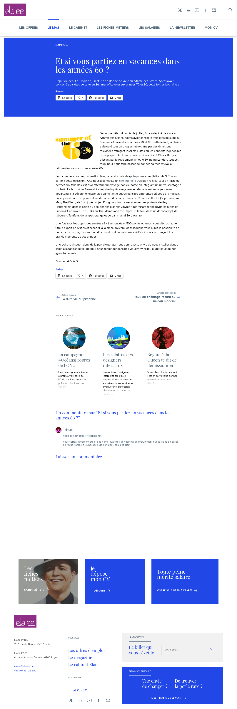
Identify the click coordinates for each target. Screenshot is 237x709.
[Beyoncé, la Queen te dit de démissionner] (163, 338)
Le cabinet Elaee (84, 664)
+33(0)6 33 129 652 (25, 670)
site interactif (127, 181)
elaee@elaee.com (24, 666)
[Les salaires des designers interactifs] (118, 338)
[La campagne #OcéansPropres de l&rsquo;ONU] (74, 338)
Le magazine (80, 657)
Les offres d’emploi (86, 650)
